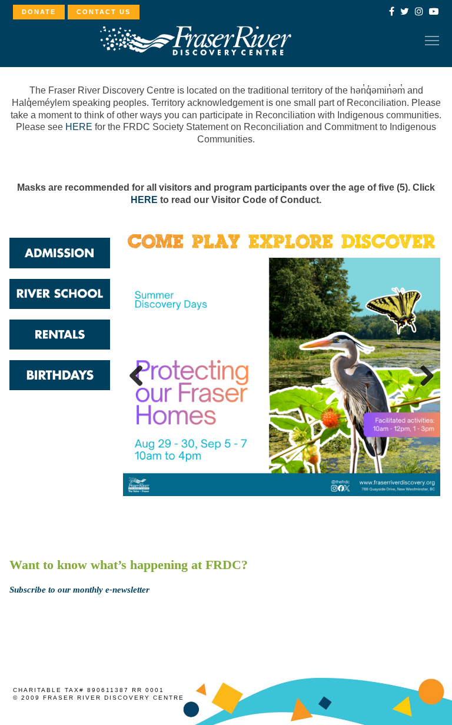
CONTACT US (104, 11)
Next (422, 376)
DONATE (39, 11)
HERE (78, 127)
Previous (140, 376)
